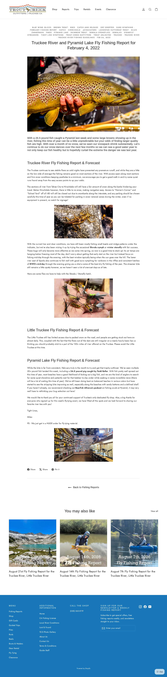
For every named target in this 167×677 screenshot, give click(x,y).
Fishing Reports (15, 611)
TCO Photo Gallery (47, 632)
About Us (43, 636)
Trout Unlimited (102, 35)
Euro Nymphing (124, 27)
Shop (54, 9)
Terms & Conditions (47, 645)
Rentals (87, 9)
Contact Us (44, 641)
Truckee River (132, 35)
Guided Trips (14, 625)
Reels (11, 639)
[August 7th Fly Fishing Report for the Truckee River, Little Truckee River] (134, 543)
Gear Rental (14, 648)
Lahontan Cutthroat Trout (114, 30)
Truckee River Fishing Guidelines (76, 37)
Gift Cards (13, 620)
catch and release (87, 27)
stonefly (129, 32)
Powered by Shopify (83, 668)
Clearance (111, 9)
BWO (72, 27)
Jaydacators (90, 30)
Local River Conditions (49, 622)
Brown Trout (61, 27)
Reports (65, 9)
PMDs (49, 32)
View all (154, 511)
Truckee (118, 35)
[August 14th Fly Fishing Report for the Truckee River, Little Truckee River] (83, 543)
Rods (11, 634)
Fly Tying (13, 652)
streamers (33, 35)
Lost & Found (45, 627)
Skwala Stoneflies (100, 32)
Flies (11, 629)
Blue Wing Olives (41, 27)
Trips (76, 9)
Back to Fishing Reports (85, 487)
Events (98, 9)
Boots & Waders (16, 643)
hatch (62, 30)
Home (42, 613)
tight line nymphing (52, 35)
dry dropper (107, 27)
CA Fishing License (47, 618)
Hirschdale (74, 30)
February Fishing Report (43, 30)
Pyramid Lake (61, 32)
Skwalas (117, 32)
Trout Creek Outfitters (78, 35)
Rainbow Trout (79, 32)
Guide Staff (44, 650)
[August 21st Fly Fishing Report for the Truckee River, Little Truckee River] (32, 543)
